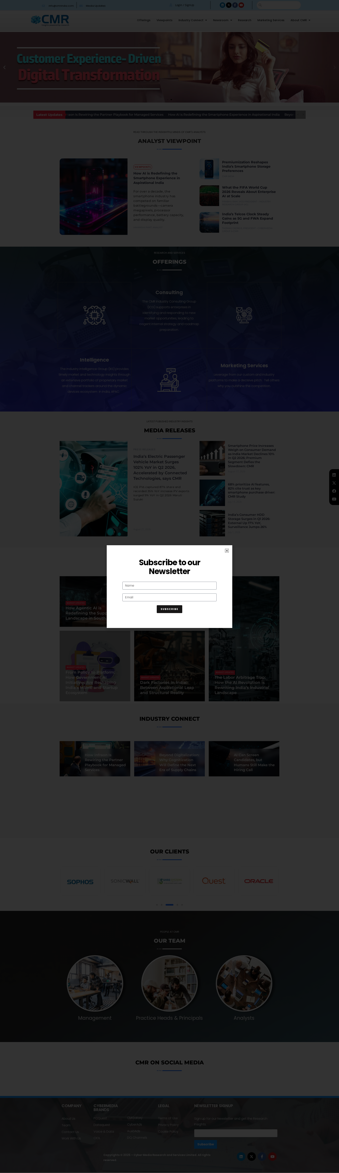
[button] (226, 550)
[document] (169, 586)
